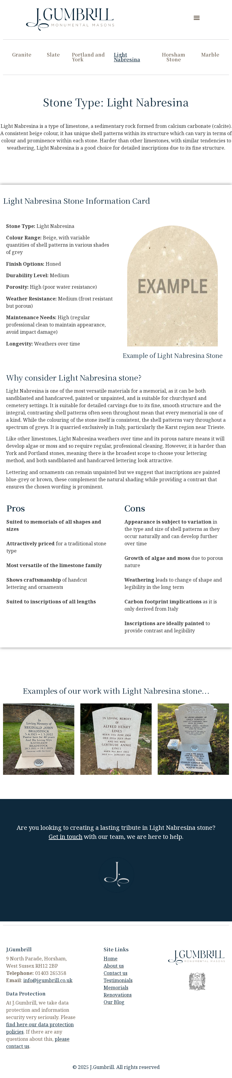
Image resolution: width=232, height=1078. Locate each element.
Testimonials (118, 980)
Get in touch (65, 837)
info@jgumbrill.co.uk (47, 980)
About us (114, 966)
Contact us (115, 973)
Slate (53, 54)
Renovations (118, 995)
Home (111, 958)
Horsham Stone (173, 57)
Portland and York (88, 57)
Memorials (116, 987)
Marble (210, 54)
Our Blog (114, 1002)
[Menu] (196, 17)
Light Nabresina (127, 57)
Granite (21, 54)
